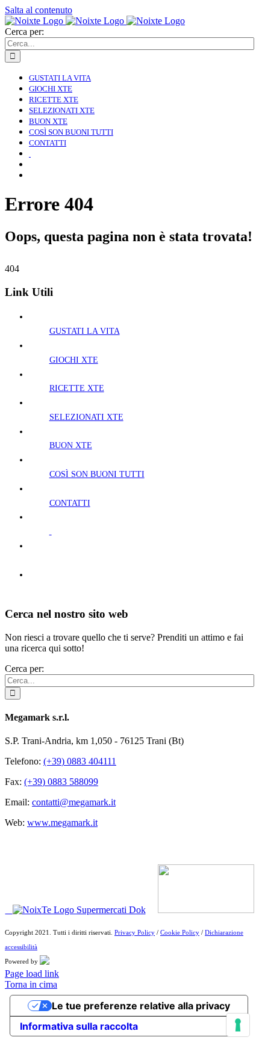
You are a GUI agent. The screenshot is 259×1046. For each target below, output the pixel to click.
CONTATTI (69, 503)
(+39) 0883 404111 (79, 761)
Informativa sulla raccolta (79, 1026)
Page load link (32, 973)
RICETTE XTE (76, 388)
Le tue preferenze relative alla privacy (141, 1006)
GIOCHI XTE (73, 360)
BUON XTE (70, 445)
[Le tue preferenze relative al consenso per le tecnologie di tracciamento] (237, 1025)
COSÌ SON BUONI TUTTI (97, 474)
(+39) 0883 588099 (61, 782)
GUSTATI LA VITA (84, 331)
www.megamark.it (62, 822)
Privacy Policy (134, 932)
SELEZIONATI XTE (86, 417)
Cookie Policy (179, 932)
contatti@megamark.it (74, 802)
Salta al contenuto (38, 10)
